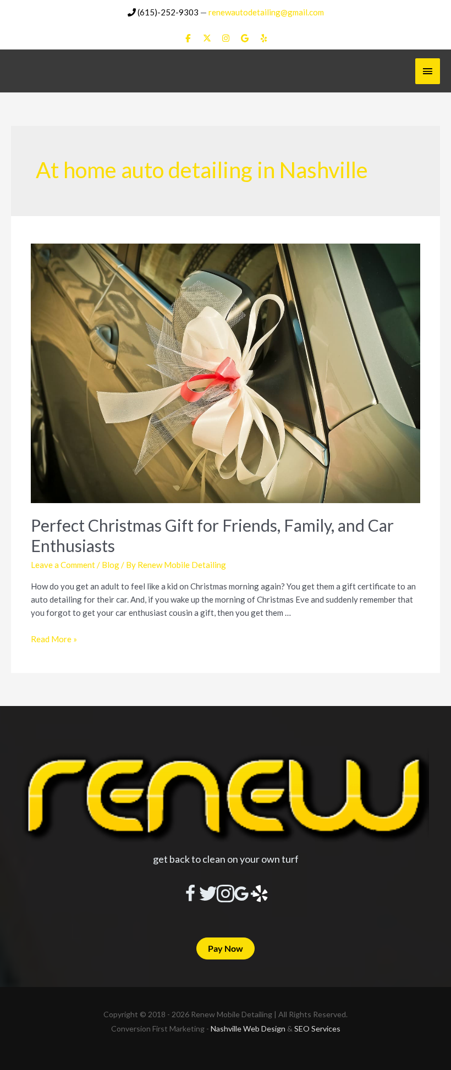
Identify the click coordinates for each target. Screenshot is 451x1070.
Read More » (54, 639)
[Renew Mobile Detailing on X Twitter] (207, 38)
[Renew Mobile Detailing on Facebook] (188, 38)
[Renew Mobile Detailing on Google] (245, 38)
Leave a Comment (63, 565)
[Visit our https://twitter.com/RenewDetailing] (208, 894)
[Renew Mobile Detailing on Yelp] (264, 38)
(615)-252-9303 (167, 12)
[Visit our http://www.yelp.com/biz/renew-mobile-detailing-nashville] (261, 894)
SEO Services (317, 1028)
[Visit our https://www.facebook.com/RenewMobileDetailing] (190, 894)
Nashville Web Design (248, 1028)
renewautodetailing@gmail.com (266, 12)
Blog (110, 565)
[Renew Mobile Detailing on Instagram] (226, 38)
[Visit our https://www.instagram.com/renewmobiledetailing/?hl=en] (225, 894)
